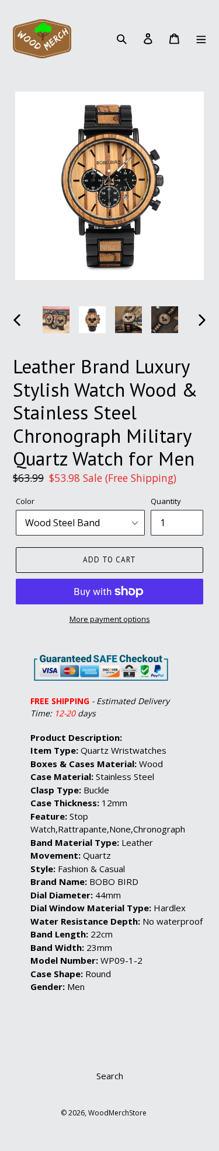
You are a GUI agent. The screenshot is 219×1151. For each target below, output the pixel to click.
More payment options (109, 619)
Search (109, 1076)
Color (25, 501)
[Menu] (201, 38)
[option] (56, 319)
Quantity (166, 501)
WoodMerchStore (117, 1113)
